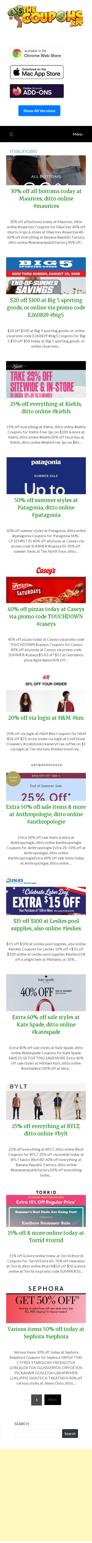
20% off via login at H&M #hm (46, 718)
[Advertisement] (46, 1495)
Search (21, 1423)
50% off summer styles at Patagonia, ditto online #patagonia (46, 507)
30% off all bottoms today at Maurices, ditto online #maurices (46, 198)
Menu (77, 134)
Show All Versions (39, 110)
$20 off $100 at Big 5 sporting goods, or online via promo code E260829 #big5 (46, 307)
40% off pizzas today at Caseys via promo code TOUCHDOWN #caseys (46, 616)
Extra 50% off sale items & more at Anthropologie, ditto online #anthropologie (46, 814)
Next (53, 1399)
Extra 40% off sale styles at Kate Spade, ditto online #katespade (46, 1024)
